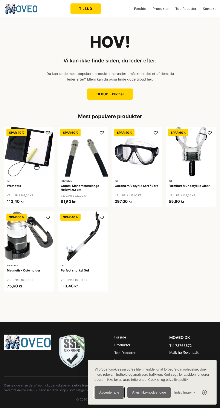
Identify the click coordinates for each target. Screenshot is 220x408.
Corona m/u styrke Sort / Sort (136, 186)
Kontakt (209, 8)
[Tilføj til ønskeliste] (48, 133)
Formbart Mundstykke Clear (189, 186)
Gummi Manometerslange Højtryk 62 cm (80, 187)
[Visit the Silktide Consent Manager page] (204, 392)
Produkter (161, 8)
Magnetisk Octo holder (23, 270)
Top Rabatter (185, 8)
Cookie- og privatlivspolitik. (168, 379)
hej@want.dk (188, 352)
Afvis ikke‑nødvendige (149, 392)
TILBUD (85, 8)
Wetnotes (14, 186)
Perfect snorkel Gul (75, 270)
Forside (140, 8)
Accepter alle (109, 392)
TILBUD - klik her (110, 94)
